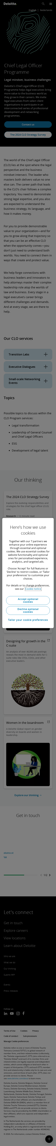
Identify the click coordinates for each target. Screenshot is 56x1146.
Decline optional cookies (28, 610)
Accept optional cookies (28, 600)
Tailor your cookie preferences (28, 620)
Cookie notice (33, 589)
